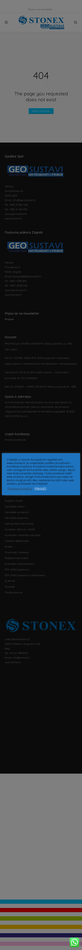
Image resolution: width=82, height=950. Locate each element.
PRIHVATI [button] (40, 488)
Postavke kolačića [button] (20, 488)
